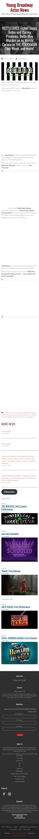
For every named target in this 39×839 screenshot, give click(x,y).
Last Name (19, 726)
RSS (20, 829)
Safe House (19, 768)
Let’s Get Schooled (9, 533)
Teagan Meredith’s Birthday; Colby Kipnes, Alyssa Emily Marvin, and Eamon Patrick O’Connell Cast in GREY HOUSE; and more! (19, 478)
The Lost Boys (19, 760)
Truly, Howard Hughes (19, 776)
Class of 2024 (6, 444)
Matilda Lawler (27, 413)
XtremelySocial (19, 835)
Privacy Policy (13, 829)
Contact (15, 827)
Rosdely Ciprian (18, 415)
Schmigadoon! (19, 771)
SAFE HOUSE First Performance (15, 606)
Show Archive (26, 829)
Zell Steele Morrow (19, 417)
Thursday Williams (6, 417)
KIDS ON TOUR (20, 680)
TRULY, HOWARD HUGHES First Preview (19, 638)
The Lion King (19, 758)
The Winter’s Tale (19, 779)
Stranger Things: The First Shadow (19, 773)
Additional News (9, 491)
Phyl (20, 766)
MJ (19, 763)
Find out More (5, 512)
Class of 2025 (6, 431)
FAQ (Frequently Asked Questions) (28, 827)
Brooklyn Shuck (8, 413)
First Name (19, 720)
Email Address (19, 714)
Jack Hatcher (18, 413)
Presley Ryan (9, 415)
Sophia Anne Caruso (30, 415)
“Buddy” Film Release (10, 571)
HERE (31, 268)
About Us (9, 827)
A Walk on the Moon (19, 781)
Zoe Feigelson (30, 417)
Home (3, 827)
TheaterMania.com (15, 160)
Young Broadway (23, 59)
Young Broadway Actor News (19, 7)
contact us (13, 812)
